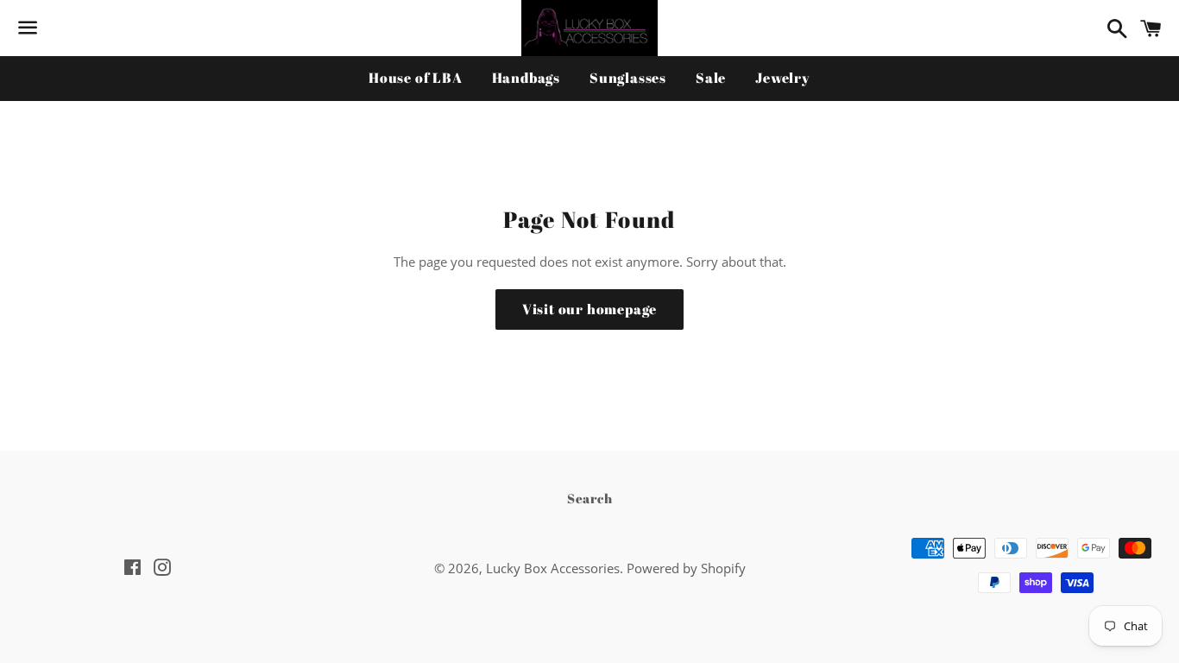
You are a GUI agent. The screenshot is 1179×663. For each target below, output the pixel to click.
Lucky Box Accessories (553, 568)
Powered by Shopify (686, 568)
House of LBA (416, 77)
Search (590, 498)
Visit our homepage (589, 309)
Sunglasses (628, 77)
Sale (711, 77)
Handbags (526, 77)
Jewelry (782, 77)
